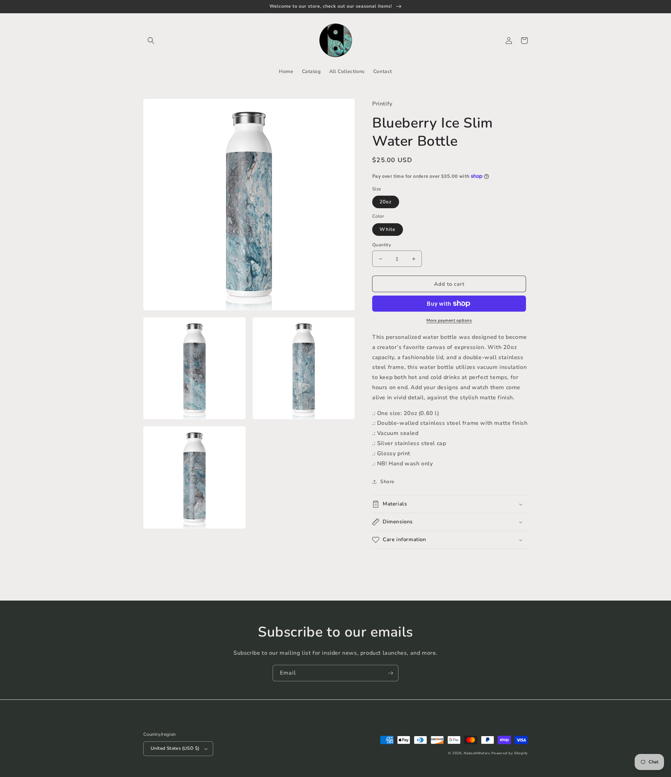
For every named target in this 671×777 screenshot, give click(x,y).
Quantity (381, 245)
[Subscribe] (390, 673)
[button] (151, 40)
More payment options (449, 320)
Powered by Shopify (509, 753)
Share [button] (387, 481)
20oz (386, 201)
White (388, 229)
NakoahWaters (477, 753)
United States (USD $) (175, 748)
